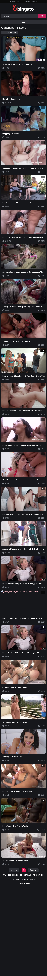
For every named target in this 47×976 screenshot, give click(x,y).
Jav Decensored (10, 875)
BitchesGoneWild (31, 1)
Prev (15, 870)
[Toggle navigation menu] (23, 22)
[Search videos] (42, 16)
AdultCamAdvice (29, 879)
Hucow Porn (16, 1)
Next (32, 870)
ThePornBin (38, 875)
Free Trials (25, 875)
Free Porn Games (23, 883)
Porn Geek (15, 879)
